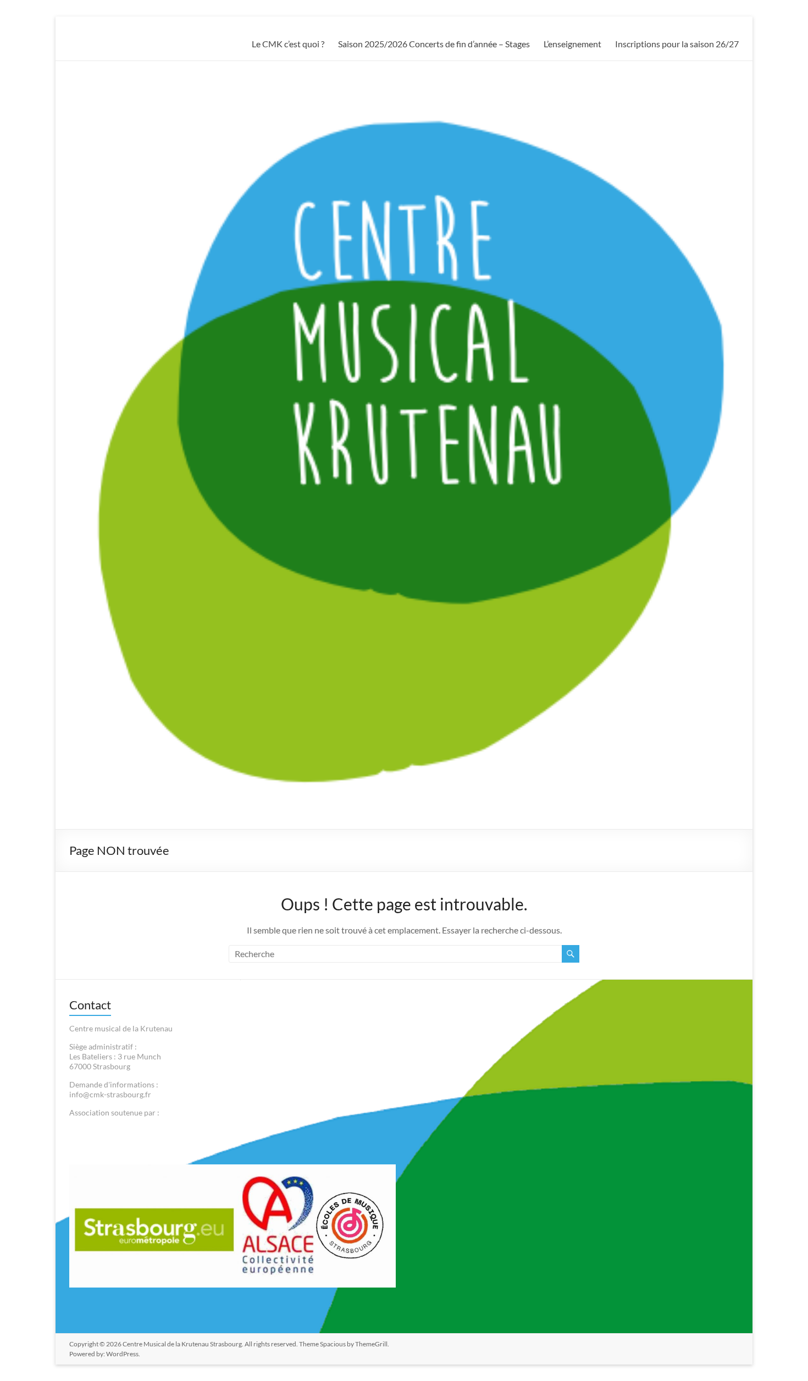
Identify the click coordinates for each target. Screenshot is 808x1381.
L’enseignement (572, 43)
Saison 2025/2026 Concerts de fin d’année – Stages (434, 43)
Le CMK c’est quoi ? (288, 43)
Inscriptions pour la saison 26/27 (677, 43)
